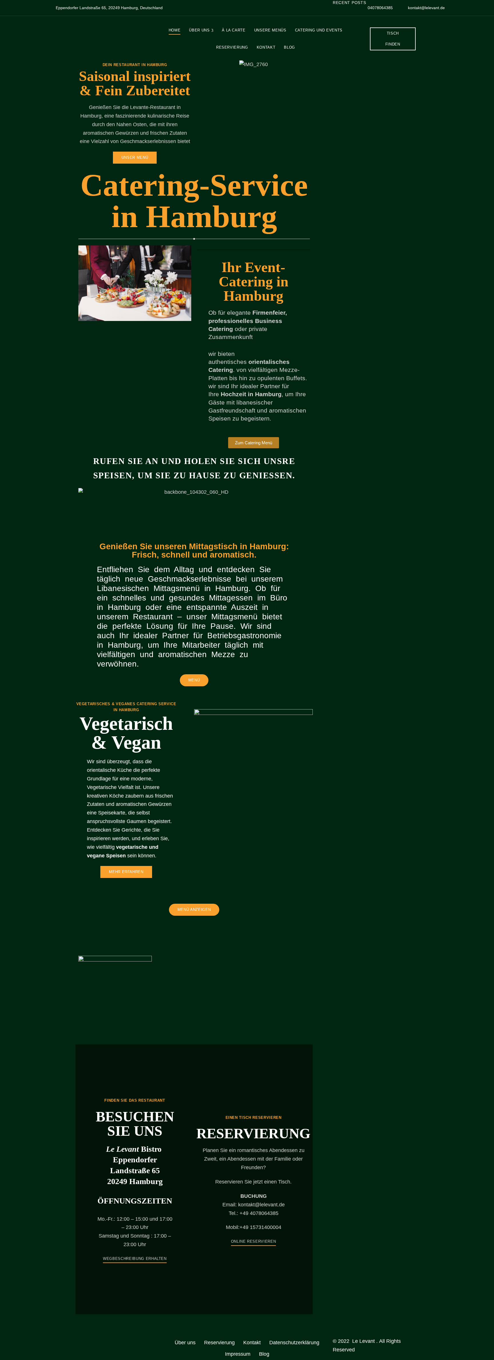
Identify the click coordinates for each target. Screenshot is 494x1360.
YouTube (117, 1339)
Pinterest (107, 1339)
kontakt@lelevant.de (426, 7)
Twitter (87, 1339)
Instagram (97, 1339)
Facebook (77, 1339)
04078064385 (379, 7)
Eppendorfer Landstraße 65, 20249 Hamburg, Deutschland (109, 7)
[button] (393, 38)
